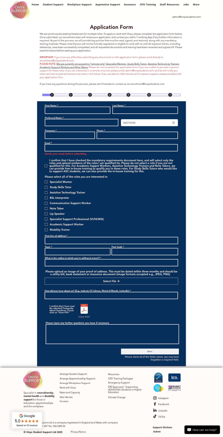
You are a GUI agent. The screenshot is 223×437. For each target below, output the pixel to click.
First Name (51, 105)
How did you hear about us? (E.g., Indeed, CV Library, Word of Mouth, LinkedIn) (87, 291)
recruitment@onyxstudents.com (57, 60)
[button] (53, 4)
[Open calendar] (173, 122)
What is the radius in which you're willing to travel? (72, 258)
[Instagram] (155, 398)
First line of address (55, 236)
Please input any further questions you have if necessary (77, 323)
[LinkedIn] (155, 410)
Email (47, 143)
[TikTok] (155, 416)
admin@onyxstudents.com (139, 70)
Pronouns (50, 130)
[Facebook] (155, 404)
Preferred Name (53, 118)
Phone (100, 130)
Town (47, 247)
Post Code (117, 247)
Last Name (118, 105)
